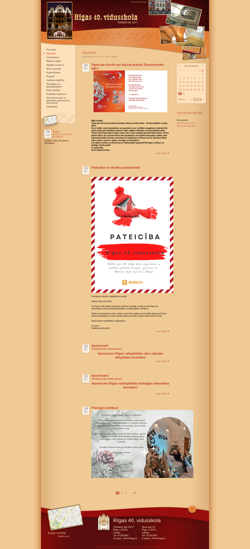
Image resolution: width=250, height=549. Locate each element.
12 (191, 82)
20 (195, 86)
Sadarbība (52, 106)
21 (199, 86)
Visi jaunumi (182, 120)
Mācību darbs (53, 61)
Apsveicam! (100, 345)
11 (188, 82)
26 (191, 90)
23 (180, 90)
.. (130, 493)
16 (180, 86)
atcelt (114, 57)
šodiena (181, 99)
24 (184, 90)
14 (199, 82)
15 (202, 82)
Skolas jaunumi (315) (186, 126)
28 (199, 90)
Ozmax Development (152, 547)
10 (184, 82)
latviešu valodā (139, 2)
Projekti (50, 76)
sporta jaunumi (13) (186, 123)
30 (180, 93)
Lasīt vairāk (161, 153)
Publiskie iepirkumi (56, 94)
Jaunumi (51, 53)
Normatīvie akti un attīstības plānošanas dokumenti (57, 100)
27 (195, 90)
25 (187, 90)
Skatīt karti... (64, 536)
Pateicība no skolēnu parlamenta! (115, 167)
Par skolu (51, 49)
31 (184, 93)
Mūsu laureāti (53, 68)
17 (184, 86)
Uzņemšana (52, 57)
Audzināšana (53, 72)
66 (135, 493)
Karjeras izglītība (55, 80)
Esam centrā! (57, 533)
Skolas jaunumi (115, 349)
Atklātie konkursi (55, 65)
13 (195, 82)
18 (187, 86)
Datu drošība (53, 90)
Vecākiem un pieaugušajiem (54, 85)
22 (202, 86)
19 (191, 86)
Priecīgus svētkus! (104, 408)
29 (202, 90)
